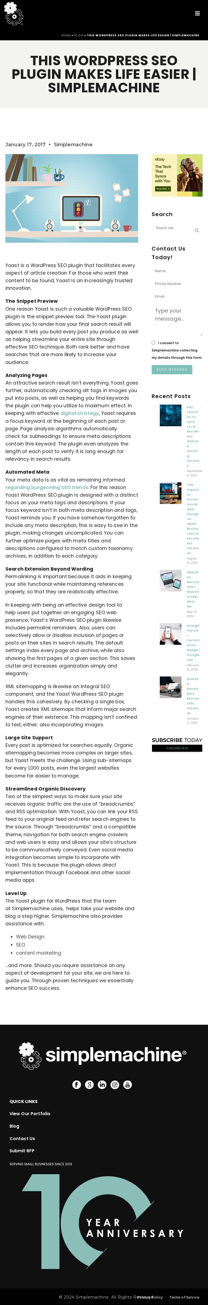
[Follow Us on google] (89, 1085)
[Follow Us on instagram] (114, 1085)
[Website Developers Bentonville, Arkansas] (170, 688)
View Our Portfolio (30, 1114)
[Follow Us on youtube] (127, 1085)
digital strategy (79, 413)
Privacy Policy (150, 1297)
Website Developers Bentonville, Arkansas (193, 696)
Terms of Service (184, 1297)
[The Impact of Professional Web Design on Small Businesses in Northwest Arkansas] (170, 494)
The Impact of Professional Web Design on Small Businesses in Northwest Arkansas (193, 519)
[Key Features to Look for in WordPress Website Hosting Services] (170, 417)
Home (66, 35)
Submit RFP (22, 1151)
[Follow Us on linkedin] (102, 1085)
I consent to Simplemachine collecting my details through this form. (177, 350)
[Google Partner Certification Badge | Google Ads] (170, 635)
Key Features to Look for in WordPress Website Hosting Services (193, 436)
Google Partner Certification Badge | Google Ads (193, 642)
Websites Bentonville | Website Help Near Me (193, 589)
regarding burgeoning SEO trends (46, 487)
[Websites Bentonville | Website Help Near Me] (170, 582)
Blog (78, 35)
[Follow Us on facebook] (76, 1085)
